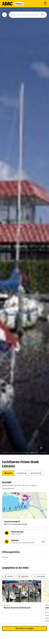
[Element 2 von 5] (15, 452)
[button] (42, 15)
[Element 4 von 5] (34, 452)
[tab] (8, 473)
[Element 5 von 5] (43, 452)
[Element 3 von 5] (24, 452)
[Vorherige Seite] (4, 14)
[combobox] (28, 15)
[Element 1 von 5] (5, 452)
